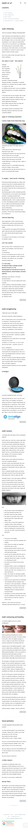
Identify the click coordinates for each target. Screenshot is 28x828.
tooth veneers (8, 16)
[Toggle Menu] (25, 3)
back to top (22, 300)
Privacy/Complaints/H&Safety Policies (14, 818)
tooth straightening (9, 14)
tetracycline (14, 284)
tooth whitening (8, 12)
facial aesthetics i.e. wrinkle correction (14, 20)
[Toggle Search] (20, 3)
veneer (9, 296)
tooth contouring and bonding (12, 18)
